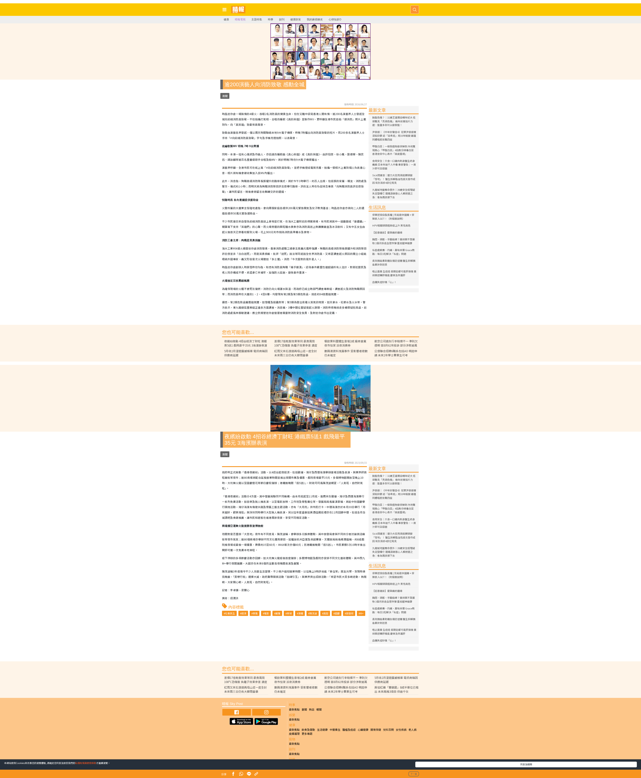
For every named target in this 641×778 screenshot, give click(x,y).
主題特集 (256, 19)
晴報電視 (240, 19)
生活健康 (322, 730)
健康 (226, 19)
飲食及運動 (308, 730)
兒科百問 (388, 730)
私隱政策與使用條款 (85, 763)
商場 (289, 613)
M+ (362, 613)
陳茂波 (313, 613)
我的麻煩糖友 (315, 19)
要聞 (304, 709)
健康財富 (295, 19)
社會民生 (230, 613)
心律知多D (335, 19)
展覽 (277, 613)
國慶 (337, 613)
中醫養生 (335, 730)
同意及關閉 (526, 764)
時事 (270, 19)
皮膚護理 (294, 734)
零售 (255, 613)
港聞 (225, 96)
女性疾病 (401, 730)
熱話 (311, 709)
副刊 (281, 19)
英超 (325, 613)
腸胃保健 (375, 730)
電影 (266, 613)
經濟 (243, 613)
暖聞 (319, 709)
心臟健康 (363, 730)
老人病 (412, 730)
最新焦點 (294, 709)
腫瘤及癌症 (349, 730)
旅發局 (350, 613)
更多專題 (307, 734)
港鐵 (300, 613)
